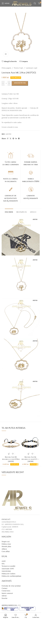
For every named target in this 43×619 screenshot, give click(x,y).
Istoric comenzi (7, 593)
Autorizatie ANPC (8, 569)
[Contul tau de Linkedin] (16, 138)
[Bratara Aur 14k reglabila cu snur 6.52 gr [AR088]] (30, 444)
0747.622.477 (6, 519)
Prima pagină (6, 68)
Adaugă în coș (20, 83)
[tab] (9, 212)
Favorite (4, 598)
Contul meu (6, 591)
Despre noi (5, 542)
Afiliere (4, 549)
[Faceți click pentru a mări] (5, 54)
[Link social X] (10, 138)
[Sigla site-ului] (22, 3)
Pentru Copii (18, 68)
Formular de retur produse (11, 586)
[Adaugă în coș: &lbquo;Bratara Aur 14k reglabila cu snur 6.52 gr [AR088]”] (28, 454)
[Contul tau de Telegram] (18, 138)
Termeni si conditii (8, 566)
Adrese (4, 596)
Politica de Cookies (8, 574)
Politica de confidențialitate (11, 576)
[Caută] (35, 3)
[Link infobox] (11, 158)
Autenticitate (6, 571)
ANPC (4, 561)
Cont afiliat (6, 551)
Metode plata (6, 547)
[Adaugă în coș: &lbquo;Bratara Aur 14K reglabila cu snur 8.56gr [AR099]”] (9, 454)
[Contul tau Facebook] (7, 138)
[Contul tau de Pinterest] (13, 138)
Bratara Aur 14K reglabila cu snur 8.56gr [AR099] (11, 459)
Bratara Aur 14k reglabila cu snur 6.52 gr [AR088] (30, 459)
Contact (4, 588)
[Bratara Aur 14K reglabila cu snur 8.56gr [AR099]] (11, 444)
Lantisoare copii (31, 68)
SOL (3, 564)
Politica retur (6, 544)
